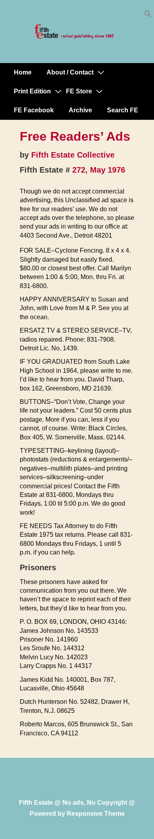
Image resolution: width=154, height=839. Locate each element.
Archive (80, 110)
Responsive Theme (96, 813)
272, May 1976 (98, 170)
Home (23, 72)
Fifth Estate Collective (73, 155)
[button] (148, 15)
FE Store (79, 91)
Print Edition (32, 91)
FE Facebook (34, 110)
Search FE (122, 110)
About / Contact (70, 72)
